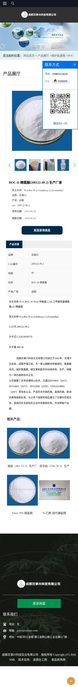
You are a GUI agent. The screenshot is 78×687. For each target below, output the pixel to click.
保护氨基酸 (58, 55)
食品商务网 (58, 659)
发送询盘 (39, 603)
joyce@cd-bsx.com (27, 630)
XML (12, 659)
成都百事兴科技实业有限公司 (20, 654)
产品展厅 (43, 55)
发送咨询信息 (42, 230)
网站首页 (29, 55)
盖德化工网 (40, 659)
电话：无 (14, 624)
